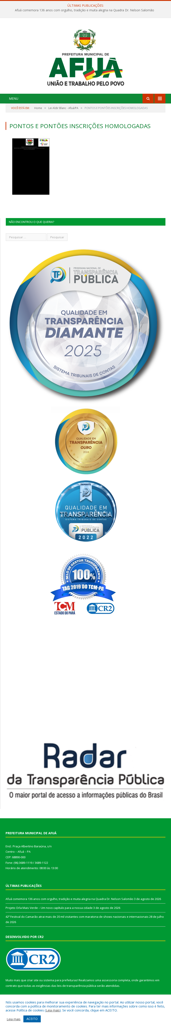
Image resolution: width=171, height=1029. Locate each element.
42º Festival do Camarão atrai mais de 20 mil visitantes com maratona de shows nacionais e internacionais (77, 917)
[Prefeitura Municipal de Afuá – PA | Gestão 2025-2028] (85, 56)
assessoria (109, 980)
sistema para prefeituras (60, 980)
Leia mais (53, 1010)
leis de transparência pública (76, 986)
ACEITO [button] (32, 1019)
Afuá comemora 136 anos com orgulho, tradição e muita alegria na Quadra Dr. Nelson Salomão (69, 899)
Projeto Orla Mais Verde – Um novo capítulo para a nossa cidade (84, 10)
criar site (33, 980)
